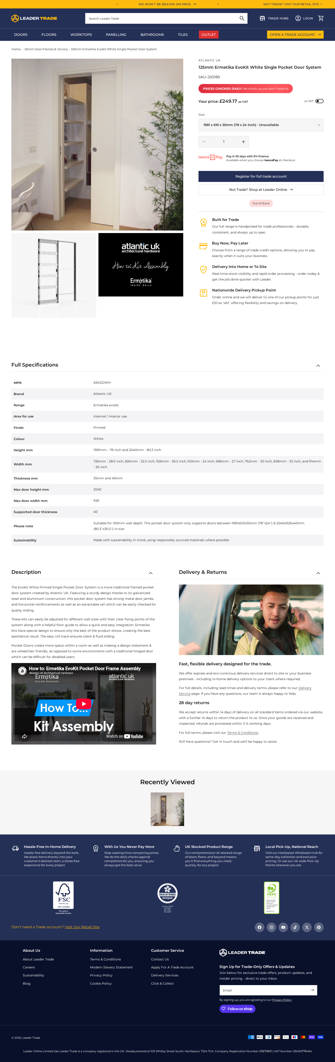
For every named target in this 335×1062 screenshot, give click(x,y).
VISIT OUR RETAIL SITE (301, 4)
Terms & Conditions (242, 733)
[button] (321, 18)
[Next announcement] (218, 4)
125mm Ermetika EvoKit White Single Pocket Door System (114, 49)
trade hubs (278, 18)
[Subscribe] (312, 990)
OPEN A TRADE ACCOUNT (292, 34)
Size (201, 114)
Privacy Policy (282, 999)
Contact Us (160, 959)
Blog (27, 983)
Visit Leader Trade (294, 327)
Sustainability (33, 975)
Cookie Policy (101, 983)
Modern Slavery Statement (111, 967)
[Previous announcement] (117, 4)
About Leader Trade (38, 959)
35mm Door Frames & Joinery (46, 49)
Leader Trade (31, 1037)
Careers (29, 967)
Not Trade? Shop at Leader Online (258, 189)
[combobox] (166, 18)
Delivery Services (164, 975)
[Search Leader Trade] (242, 18)
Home (16, 49)
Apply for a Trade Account (172, 967)
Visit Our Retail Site (82, 927)
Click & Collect (162, 983)
